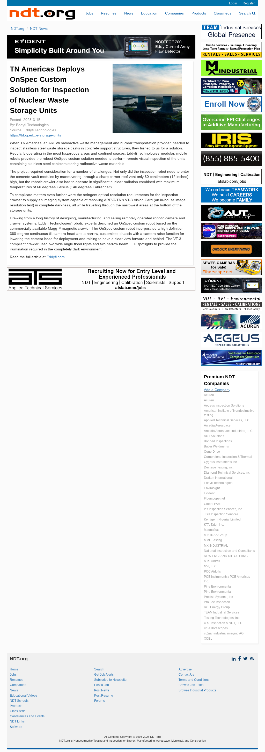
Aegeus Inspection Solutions (224, 405)
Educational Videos (23, 695)
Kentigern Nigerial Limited (222, 519)
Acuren (209, 395)
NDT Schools (19, 701)
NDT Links (17, 721)
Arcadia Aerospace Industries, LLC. (228, 431)
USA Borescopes (216, 628)
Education (149, 13)
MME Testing (213, 540)
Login (233, 3)
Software (16, 727)
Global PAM (212, 504)
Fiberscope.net (214, 498)
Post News (101, 690)
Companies (174, 13)
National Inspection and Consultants (229, 551)
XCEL (208, 638)
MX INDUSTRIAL (216, 545)
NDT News (39, 28)
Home (14, 669)
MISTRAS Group (215, 535)
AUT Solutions (214, 436)
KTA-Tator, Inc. (214, 524)
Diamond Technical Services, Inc (227, 472)
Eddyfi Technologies (218, 483)
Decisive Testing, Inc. (218, 467)
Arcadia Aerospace (217, 425)
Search (245, 13)
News (128, 13)
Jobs (89, 13)
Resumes (108, 13)
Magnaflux (211, 530)
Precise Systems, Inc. (219, 597)
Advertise (185, 669)
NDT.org (17, 28)
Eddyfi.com (56, 257)
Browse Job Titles (191, 685)
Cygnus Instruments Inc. (221, 462)
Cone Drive (212, 451)
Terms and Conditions (194, 680)
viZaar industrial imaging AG (224, 633)
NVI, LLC (210, 566)
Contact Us (186, 674)
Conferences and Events (27, 716)
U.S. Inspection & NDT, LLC (223, 623)
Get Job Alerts (104, 674)
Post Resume (103, 695)
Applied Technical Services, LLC (226, 420)
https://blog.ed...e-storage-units (35, 135)
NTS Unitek (212, 561)
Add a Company (217, 390)
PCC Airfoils (212, 571)
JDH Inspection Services (221, 514)
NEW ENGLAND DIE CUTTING (226, 556)
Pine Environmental (218, 586)
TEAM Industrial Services (221, 612)
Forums (99, 701)
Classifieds (222, 13)
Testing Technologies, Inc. (222, 618)
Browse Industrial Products (197, 690)
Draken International (218, 478)
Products (199, 13)
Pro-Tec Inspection (217, 602)
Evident (209, 493)
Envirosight (212, 488)
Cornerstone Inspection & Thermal (228, 457)
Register (249, 3)
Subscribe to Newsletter (111, 680)
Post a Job (101, 685)
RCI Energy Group (217, 607)
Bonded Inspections (218, 441)
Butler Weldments (216, 446)
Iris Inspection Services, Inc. (223, 509)
